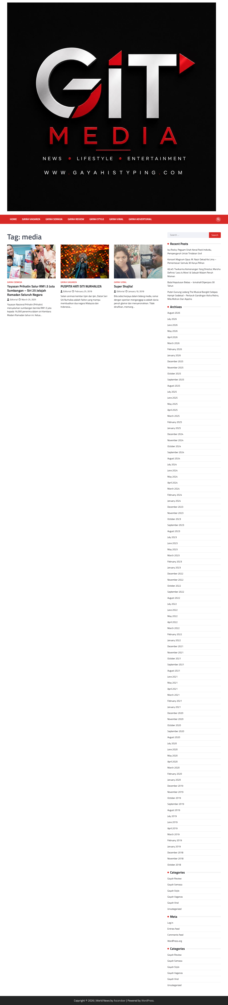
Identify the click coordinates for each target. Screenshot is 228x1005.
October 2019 (174, 798)
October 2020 (174, 725)
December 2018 (175, 852)
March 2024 (173, 488)
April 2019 (172, 828)
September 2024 (175, 452)
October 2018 (174, 865)
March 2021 (173, 695)
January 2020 (174, 780)
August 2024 (173, 458)
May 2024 (172, 476)
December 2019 (175, 786)
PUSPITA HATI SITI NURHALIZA (81, 286)
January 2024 (174, 501)
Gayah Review (76, 219)
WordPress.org (174, 941)
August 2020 (173, 737)
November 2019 (175, 792)
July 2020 (172, 743)
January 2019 (174, 846)
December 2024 (175, 434)
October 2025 (174, 373)
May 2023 (172, 549)
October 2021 (174, 658)
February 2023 (174, 561)
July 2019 (172, 816)
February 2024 (174, 495)
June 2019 (172, 822)
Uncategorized (174, 909)
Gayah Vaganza (31, 219)
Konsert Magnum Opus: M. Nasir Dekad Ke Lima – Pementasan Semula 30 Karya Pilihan (191, 261)
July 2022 (172, 604)
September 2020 (175, 731)
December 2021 (175, 646)
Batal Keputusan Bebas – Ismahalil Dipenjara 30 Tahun (191, 284)
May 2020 (172, 755)
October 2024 (174, 446)
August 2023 (173, 531)
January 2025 (174, 428)
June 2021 (172, 677)
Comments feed (175, 935)
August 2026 (173, 313)
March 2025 (173, 416)
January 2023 (174, 567)
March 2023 (173, 555)
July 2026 (172, 319)
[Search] (218, 219)
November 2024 (175, 440)
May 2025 (172, 404)
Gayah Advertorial (140, 219)
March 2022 (173, 628)
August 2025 (173, 386)
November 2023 (175, 513)
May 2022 (172, 616)
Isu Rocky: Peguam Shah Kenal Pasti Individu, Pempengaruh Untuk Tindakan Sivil (189, 251)
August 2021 (173, 671)
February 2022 (174, 634)
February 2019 (174, 840)
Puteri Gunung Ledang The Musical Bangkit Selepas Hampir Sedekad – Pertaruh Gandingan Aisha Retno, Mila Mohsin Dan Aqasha (193, 295)
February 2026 (174, 349)
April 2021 (172, 689)
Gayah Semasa (54, 219)
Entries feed (173, 929)
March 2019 (173, 834)
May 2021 (172, 683)
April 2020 (172, 761)
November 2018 (175, 858)
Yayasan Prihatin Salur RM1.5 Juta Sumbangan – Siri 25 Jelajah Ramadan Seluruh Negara (31, 290)
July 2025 (172, 392)
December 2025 (175, 361)
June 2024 (172, 470)
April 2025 (172, 410)
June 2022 (172, 610)
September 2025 (175, 379)
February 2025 (174, 422)
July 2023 (172, 537)
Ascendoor (120, 1000)
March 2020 (173, 767)
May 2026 (172, 331)
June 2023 (172, 543)
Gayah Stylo (96, 219)
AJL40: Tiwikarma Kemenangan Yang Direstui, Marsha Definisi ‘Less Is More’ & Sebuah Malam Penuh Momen (193, 272)
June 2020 (172, 749)
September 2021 (175, 664)
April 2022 (172, 622)
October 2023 (174, 519)
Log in (170, 923)
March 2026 (173, 343)
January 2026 (174, 355)
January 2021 (174, 707)
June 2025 (172, 398)
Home (13, 219)
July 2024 (172, 464)
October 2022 (174, 586)
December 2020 (175, 713)
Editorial (14, 299)
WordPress (147, 1000)
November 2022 (175, 580)
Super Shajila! (123, 286)
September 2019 (175, 804)
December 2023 (175, 507)
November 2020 (175, 719)
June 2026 (172, 325)
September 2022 (175, 592)
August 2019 (173, 810)
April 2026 (172, 337)
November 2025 (175, 367)
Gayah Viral (116, 219)
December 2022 (175, 573)
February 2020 (174, 774)
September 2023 (175, 525)
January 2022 (174, 640)
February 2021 (174, 701)
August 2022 (173, 598)
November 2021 (175, 652)
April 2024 (172, 482)
